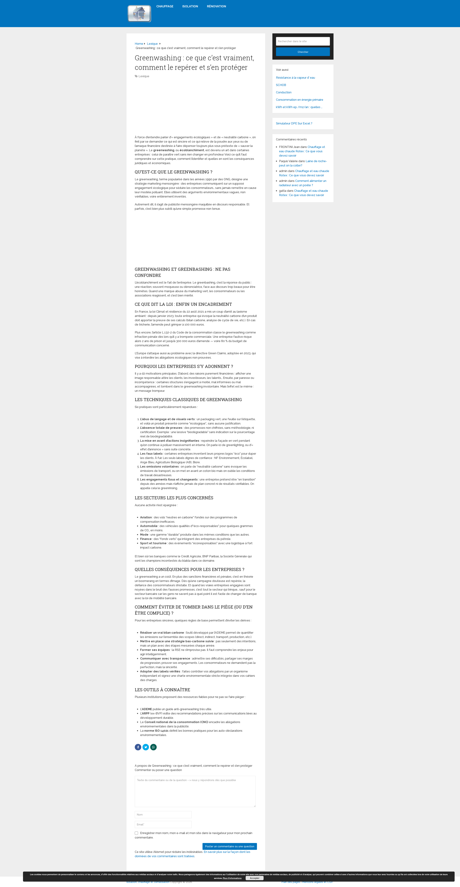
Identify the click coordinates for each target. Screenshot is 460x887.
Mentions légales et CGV (317, 882)
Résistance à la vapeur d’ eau (295, 77)
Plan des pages (291, 882)
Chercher (303, 51)
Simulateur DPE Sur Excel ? (294, 123)
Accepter (254, 878)
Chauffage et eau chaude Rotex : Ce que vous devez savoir (302, 151)
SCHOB (281, 85)
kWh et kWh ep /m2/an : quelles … (299, 107)
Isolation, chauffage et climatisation (147, 882)
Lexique (144, 76)
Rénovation (216, 6)
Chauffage (164, 6)
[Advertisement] (196, 108)
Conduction (283, 92)
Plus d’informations (232, 878)
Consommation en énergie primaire (299, 99)
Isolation (190, 6)
